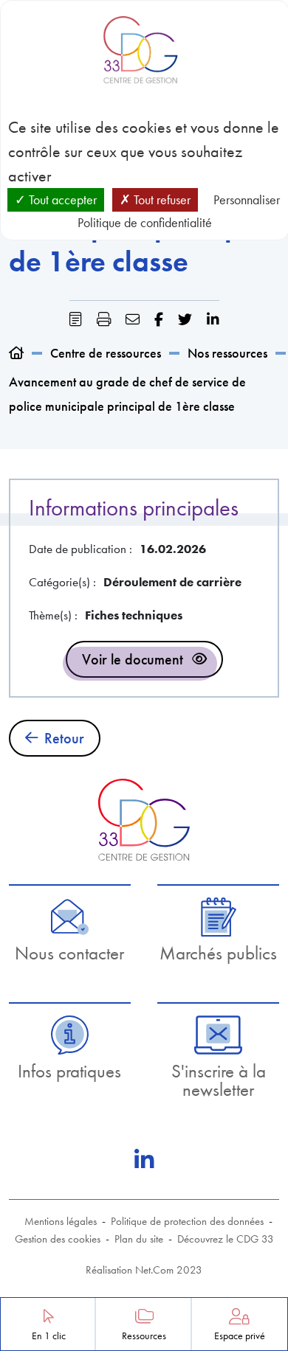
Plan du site (138, 1239)
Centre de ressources (105, 352)
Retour (64, 738)
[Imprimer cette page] (104, 319)
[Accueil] (16, 352)
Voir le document (132, 659)
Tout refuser (161, 199)
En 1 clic (49, 1335)
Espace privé (239, 1335)
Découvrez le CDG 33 (225, 1239)
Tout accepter (61, 199)
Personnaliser (246, 199)
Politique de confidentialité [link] (145, 222)
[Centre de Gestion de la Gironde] (143, 820)
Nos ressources (227, 352)
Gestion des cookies (57, 1239)
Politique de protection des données (187, 1221)
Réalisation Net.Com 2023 (144, 1270)
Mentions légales (60, 1221)
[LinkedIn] (144, 1160)
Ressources (144, 1335)
